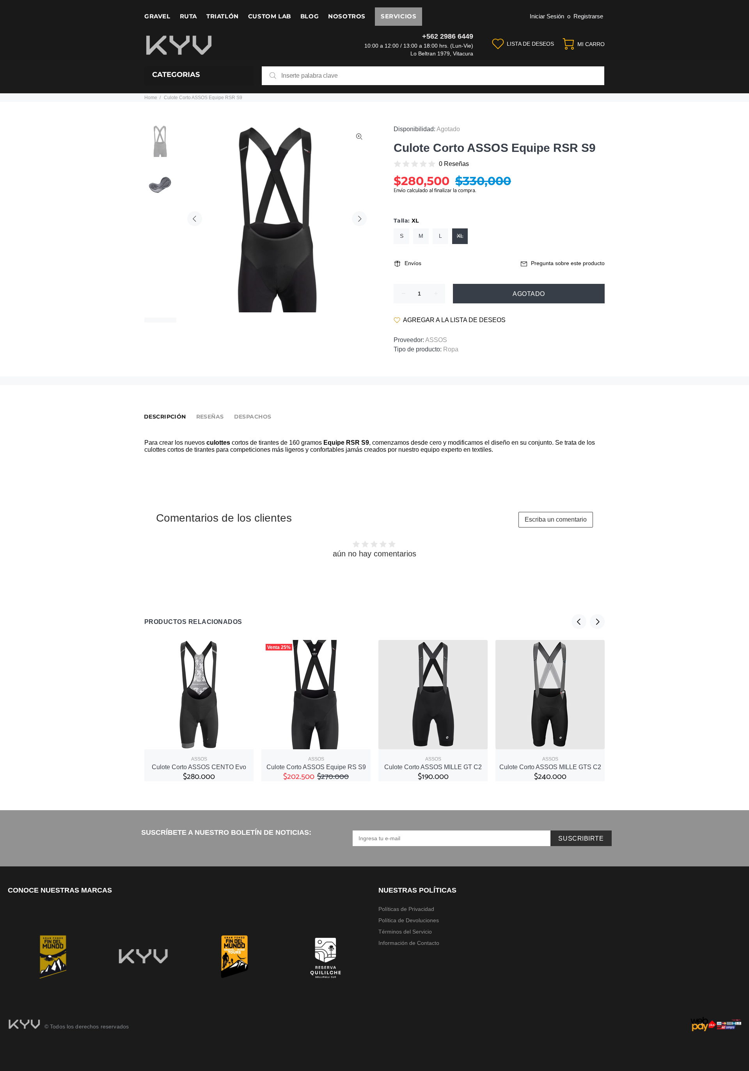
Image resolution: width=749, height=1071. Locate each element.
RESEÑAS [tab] (210, 416)
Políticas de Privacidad (406, 909)
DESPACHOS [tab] (253, 416)
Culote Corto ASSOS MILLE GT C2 (433, 767)
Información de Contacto (408, 943)
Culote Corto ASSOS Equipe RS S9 (316, 767)
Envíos (413, 263)
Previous (194, 218)
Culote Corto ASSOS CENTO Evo (199, 767)
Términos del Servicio (405, 931)
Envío (400, 190)
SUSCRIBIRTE (580, 838)
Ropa (450, 349)
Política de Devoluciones (408, 920)
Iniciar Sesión (547, 16)
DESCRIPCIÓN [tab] (165, 416)
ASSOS (436, 340)
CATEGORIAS (176, 74)
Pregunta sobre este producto (568, 263)
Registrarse (588, 16)
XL (460, 236)
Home (150, 97)
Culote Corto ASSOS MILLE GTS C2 (550, 767)
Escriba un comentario (556, 519)
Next (359, 218)
